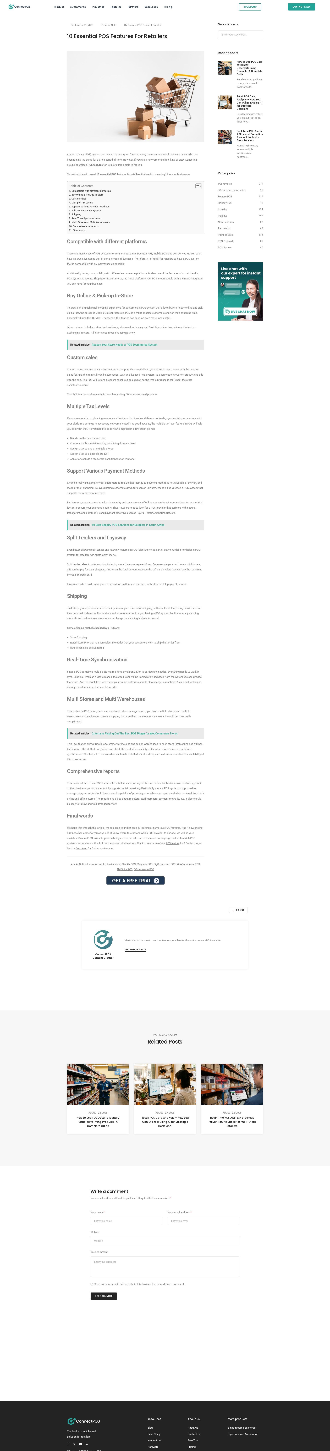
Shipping (76, 214)
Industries (98, 7)
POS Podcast (225, 241)
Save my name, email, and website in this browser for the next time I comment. (139, 1284)
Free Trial (193, 1440)
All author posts (135, 949)
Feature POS (225, 196)
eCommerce (78, 7)
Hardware (152, 1446)
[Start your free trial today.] (135, 880)
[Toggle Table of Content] (197, 186)
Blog (150, 1427)
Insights (222, 215)
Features (116, 7)
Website (95, 1232)
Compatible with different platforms (91, 191)
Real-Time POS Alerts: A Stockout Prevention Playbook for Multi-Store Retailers (232, 1122)
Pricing (168, 7)
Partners (133, 7)
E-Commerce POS (144, 869)
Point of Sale (108, 25)
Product (59, 7)
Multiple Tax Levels (82, 202)
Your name (98, 1212)
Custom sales (79, 198)
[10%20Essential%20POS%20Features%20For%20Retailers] (148, 983)
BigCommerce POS (164, 864)
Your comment (99, 1252)
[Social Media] (68, 1444)
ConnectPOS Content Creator (144, 25)
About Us (193, 1427)
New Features (226, 222)
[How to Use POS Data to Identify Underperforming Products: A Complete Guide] (225, 68)
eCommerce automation (232, 190)
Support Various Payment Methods (90, 206)
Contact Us (194, 1434)
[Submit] (260, 35)
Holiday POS (225, 203)
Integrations (154, 1440)
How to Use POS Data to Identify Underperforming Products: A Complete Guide (98, 1122)
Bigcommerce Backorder (242, 1427)
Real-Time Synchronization (86, 218)
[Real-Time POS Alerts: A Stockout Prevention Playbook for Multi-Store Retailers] (225, 137)
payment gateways (115, 512)
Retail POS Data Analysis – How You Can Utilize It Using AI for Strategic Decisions (165, 1122)
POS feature (172, 843)
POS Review (225, 247)
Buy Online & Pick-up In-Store (87, 194)
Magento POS (144, 864)
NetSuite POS (125, 869)
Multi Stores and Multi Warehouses (91, 222)
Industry (222, 209)
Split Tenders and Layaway (86, 210)
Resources (151, 7)
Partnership (224, 228)
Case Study (153, 1434)
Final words (79, 230)
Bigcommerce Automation (243, 1434)
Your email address (179, 1212)
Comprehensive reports (85, 226)
